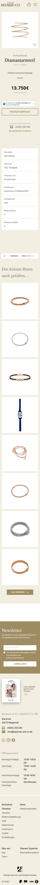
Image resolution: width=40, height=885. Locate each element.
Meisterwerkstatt (28, 808)
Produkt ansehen (20, 314)
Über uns (6, 848)
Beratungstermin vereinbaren (20, 130)
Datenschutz (8, 825)
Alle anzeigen (20, 592)
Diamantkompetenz (29, 852)
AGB (4, 821)
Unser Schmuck (28, 256)
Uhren (23, 804)
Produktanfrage (20, 112)
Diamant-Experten (29, 848)
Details (20, 77)
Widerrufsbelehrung (11, 817)
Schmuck (14, 256)
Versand (6, 812)
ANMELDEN (20, 664)
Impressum (7, 829)
